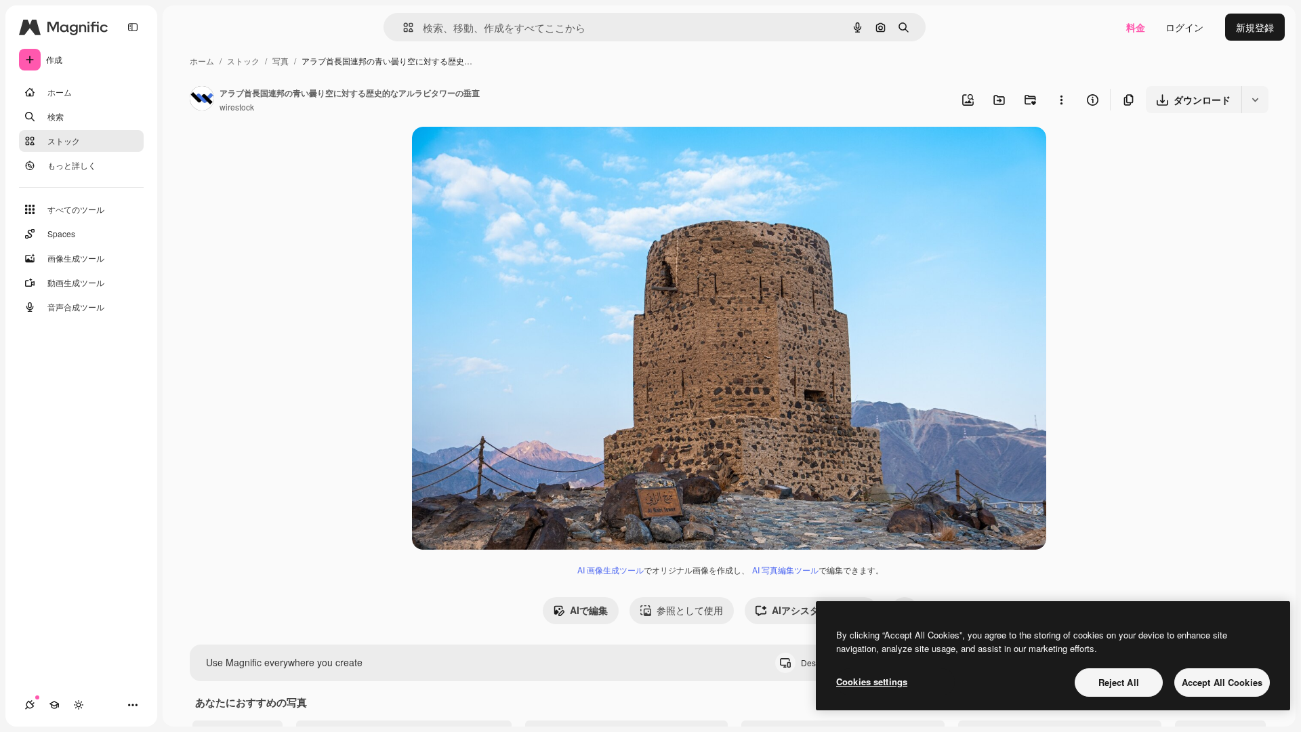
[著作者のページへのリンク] (202, 99)
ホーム (202, 60)
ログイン (1184, 27)
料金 (1135, 27)
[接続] (30, 705)
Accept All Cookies (1222, 682)
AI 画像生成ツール (610, 569)
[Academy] (54, 705)
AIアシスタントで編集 (819, 610)
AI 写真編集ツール (785, 569)
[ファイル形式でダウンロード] (1254, 99)
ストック (243, 60)
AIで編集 (589, 610)
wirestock (237, 107)
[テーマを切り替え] (78, 705)
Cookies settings (871, 681)
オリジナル (505, 153)
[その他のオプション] (1061, 99)
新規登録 (1255, 27)
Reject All (1118, 682)
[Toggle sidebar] (133, 27)
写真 (280, 60)
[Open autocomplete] (402, 27)
